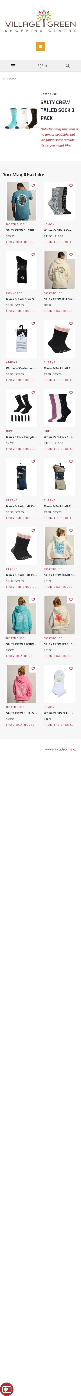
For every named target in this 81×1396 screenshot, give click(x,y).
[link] (40, 65)
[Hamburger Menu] (13, 65)
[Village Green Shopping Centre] (40, 21)
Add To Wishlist (33, 186)
